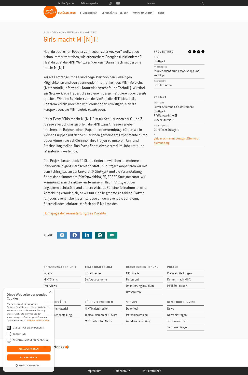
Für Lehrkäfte (55, 302)
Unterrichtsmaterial (56, 308)
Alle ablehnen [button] (28, 357)
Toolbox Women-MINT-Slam (101, 315)
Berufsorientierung (142, 267)
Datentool (132, 308)
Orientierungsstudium (140, 286)
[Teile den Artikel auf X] (62, 235)
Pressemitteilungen (179, 273)
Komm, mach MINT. (179, 279)
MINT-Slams (51, 279)
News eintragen (177, 315)
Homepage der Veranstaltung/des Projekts (75, 213)
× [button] (50, 292)
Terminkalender (177, 321)
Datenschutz (122, 371)
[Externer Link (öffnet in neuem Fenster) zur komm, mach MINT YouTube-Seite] (118, 3)
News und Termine (181, 302)
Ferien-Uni (132, 279)
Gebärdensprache (89, 3)
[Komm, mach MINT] (50, 17)
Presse (172, 267)
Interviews (50, 286)
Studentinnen (88, 12)
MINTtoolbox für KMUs (98, 321)
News (161, 12)
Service (132, 302)
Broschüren (133, 292)
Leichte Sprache (66, 3)
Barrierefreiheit (151, 371)
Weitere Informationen (38, 320)
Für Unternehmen (99, 302)
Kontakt (151, 3)
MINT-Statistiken (177, 286)
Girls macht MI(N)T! (88, 32)
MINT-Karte (72, 32)
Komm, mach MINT (143, 12)
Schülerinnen (67, 12)
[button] (29, 365)
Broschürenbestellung (58, 315)
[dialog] (28, 330)
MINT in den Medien (96, 308)
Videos (48, 273)
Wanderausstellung (138, 321)
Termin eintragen (177, 327)
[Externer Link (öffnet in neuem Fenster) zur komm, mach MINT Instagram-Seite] (110, 3)
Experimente (93, 273)
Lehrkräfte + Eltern (115, 12)
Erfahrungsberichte (60, 267)
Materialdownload (137, 315)
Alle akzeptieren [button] (29, 348)
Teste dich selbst (98, 267)
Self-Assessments (96, 279)
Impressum (94, 371)
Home (46, 32)
